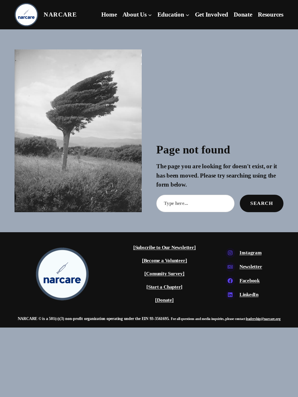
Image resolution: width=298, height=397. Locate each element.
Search (261, 203)
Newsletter (251, 266)
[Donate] (164, 300)
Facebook (250, 280)
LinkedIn (249, 294)
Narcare (60, 14)
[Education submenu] (187, 14)
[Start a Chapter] (164, 287)
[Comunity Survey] (164, 273)
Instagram (251, 252)
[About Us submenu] (150, 14)
